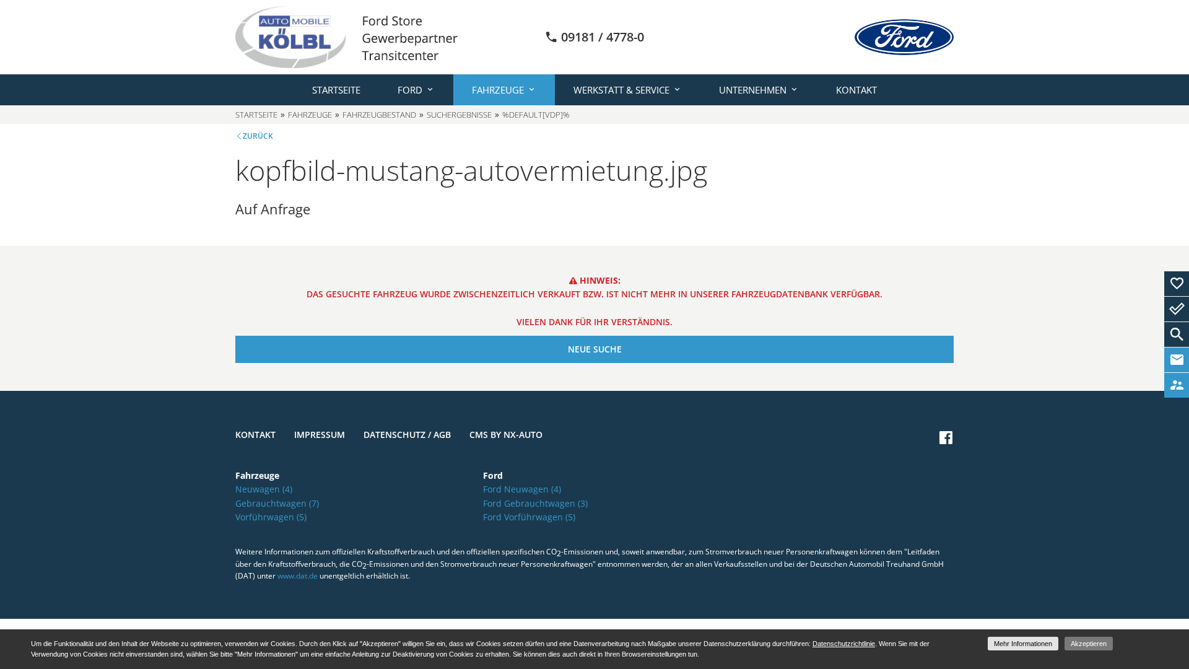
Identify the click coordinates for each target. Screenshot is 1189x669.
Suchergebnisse (459, 114)
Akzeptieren (1089, 643)
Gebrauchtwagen (277, 503)
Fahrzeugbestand (379, 114)
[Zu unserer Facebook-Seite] (946, 438)
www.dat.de (297, 576)
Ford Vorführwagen (529, 517)
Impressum (319, 434)
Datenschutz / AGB (407, 434)
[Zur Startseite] (346, 36)
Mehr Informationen (1023, 643)
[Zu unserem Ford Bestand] (904, 37)
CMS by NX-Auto (505, 434)
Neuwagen (263, 489)
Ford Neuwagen (522, 489)
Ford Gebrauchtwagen (535, 503)
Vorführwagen (271, 517)
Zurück (258, 136)
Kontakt (856, 90)
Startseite (336, 90)
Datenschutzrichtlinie (843, 643)
